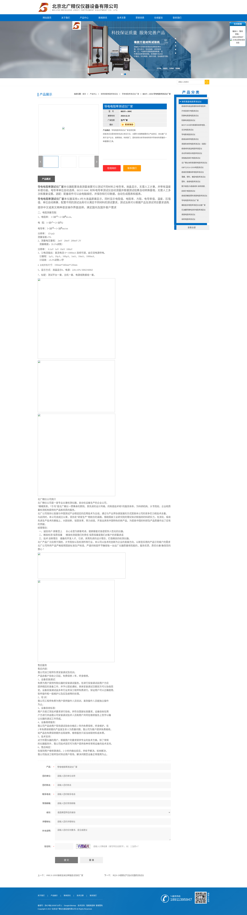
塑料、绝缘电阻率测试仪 (191, 182)
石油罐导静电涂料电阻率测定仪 (194, 210)
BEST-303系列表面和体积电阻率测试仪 (195, 125)
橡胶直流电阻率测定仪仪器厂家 (194, 205)
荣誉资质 (140, 17)
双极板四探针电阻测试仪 (191, 158)
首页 (84, 94)
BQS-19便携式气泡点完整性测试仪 (128, 875)
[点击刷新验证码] (83, 846)
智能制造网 (90, 906)
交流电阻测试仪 (188, 130)
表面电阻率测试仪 (188, 215)
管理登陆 (99, 906)
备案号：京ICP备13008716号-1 (50, 906)
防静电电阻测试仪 (188, 120)
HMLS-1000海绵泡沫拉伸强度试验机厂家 (64, 875)
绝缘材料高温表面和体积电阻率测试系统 (195, 106)
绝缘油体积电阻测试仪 (190, 139)
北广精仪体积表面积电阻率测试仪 (194, 163)
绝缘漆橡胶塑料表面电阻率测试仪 (194, 196)
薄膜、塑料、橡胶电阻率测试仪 (194, 177)
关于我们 (65, 17)
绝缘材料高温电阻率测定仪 (192, 149)
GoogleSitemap (70, 906)
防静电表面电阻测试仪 (190, 116)
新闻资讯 (102, 17)
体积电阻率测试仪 (188, 219)
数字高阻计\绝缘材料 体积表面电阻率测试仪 (195, 186)
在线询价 (111, 168)
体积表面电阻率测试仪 (192, 101)
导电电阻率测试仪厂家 (190, 200)
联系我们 (177, 17)
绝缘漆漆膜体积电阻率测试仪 (193, 172)
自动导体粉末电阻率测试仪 (192, 153)
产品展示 (54, 896)
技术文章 (121, 17)
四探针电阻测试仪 (188, 191)
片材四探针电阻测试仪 (190, 111)
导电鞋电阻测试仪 (188, 135)
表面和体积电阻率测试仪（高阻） (194, 144)
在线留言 (158, 17)
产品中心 (84, 17)
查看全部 (192, 227)
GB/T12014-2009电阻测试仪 (193, 168)
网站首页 (47, 17)
